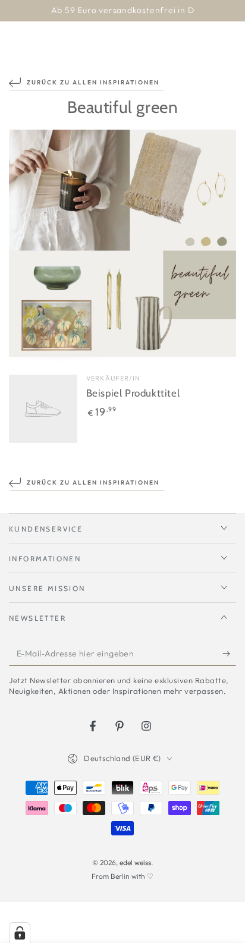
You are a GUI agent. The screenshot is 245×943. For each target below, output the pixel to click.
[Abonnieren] (229, 654)
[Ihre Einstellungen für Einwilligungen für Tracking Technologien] (20, 933)
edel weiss (135, 862)
